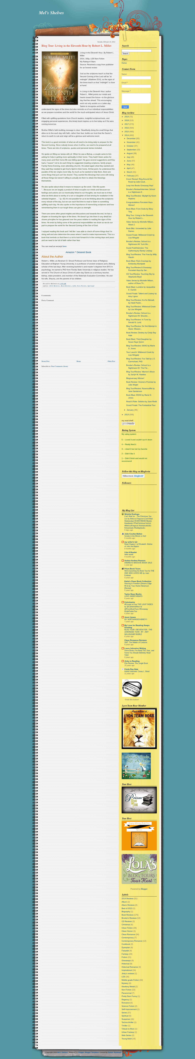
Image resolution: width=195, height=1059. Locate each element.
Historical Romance (130, 967)
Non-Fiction (81, 286)
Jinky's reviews (128, 973)
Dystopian (126, 947)
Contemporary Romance (132, 941)
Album (124, 902)
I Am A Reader (130, 552)
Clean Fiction (127, 928)
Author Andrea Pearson (135, 560)
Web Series (126, 1035)
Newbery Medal (128, 986)
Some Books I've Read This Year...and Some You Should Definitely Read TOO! (139, 653)
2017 (127, 124)
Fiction (124, 957)
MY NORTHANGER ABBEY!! (135, 619)
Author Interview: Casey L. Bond (136, 671)
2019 (127, 117)
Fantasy (125, 954)
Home (79, 361)
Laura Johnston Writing (135, 648)
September (131, 150)
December (131, 138)
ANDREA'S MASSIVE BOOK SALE (138, 563)
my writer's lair (130, 542)
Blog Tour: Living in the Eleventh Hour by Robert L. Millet (76, 45)
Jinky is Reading (132, 661)
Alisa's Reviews (128, 905)
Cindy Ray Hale (131, 669)
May (128, 164)
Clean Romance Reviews (135, 640)
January (130, 410)
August (130, 153)
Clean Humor (127, 931)
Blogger (144, 889)
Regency (125, 999)
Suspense (126, 1019)
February (131, 176)
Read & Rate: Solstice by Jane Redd (141, 401)
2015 (127, 131)
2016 (127, 128)
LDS (74, 286)
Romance (126, 1003)
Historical (125, 964)
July (128, 157)
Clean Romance (128, 934)
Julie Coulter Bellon (133, 534)
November (131, 142)
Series (124, 1013)
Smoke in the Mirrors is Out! (135, 536)
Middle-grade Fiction (130, 980)
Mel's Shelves (51, 12)
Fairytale (125, 951)
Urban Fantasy (128, 1032)
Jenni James (130, 617)
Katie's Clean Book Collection (137, 581)
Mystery (125, 983)
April (129, 168)
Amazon (70, 252)
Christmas (126, 924)
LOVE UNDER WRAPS (133, 596)
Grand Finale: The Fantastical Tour (141, 405)
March (129, 172)
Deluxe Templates (115, 1052)
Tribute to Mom (128, 1029)
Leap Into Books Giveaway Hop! (139, 185)
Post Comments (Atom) (59, 366)
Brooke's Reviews (129, 918)
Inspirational (127, 970)
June (129, 161)
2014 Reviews (54, 286)
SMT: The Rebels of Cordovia (135, 642)
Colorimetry (129, 602)
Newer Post (45, 361)
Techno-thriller (128, 1022)
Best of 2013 (127, 908)
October (130, 146)
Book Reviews (66, 286)
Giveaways (126, 960)
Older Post (111, 361)
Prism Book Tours (132, 569)
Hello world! (128, 554)
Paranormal (126, 993)
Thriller (124, 1026)
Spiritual (91, 286)
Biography (126, 911)
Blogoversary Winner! (135, 378)
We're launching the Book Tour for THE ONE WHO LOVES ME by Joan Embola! (139, 573)
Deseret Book (84, 252)
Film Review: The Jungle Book (136, 663)
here (64, 246)
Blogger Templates (92, 1052)
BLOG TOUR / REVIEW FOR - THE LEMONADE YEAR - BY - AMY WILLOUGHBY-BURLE (138, 632)
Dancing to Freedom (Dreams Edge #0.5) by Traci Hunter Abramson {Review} (137, 585)
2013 (127, 414)
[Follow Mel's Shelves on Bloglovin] (133, 477)
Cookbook (126, 944)
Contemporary (128, 938)
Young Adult (127, 1039)
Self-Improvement (129, 1009)
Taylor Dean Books (133, 594)
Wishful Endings (131, 514)
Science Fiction (128, 1006)
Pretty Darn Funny (129, 996)
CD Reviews (127, 921)
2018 (127, 120)
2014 (127, 135)
